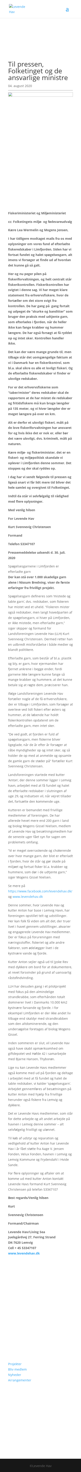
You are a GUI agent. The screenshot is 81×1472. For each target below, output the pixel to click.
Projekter (15, 1364)
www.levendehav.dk (28, 896)
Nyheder (14, 1375)
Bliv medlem (17, 1369)
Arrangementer (19, 1380)
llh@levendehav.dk (33, 1328)
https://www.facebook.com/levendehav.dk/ (40, 891)
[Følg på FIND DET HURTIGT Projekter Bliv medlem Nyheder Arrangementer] (11, 1341)
